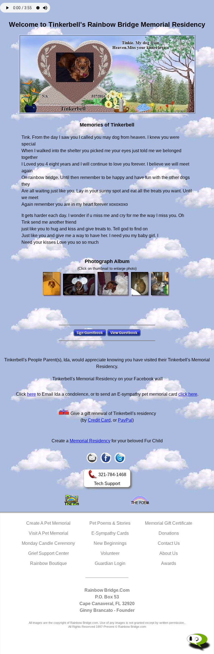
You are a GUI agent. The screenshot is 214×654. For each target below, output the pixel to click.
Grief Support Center (48, 553)
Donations (169, 533)
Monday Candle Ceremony (48, 543)
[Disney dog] (79, 285)
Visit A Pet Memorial (48, 533)
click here (187, 394)
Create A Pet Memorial (48, 523)
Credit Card (99, 420)
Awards (168, 563)
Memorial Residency (90, 440)
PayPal (125, 420)
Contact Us (169, 543)
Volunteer (110, 553)
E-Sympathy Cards (110, 533)
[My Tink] (52, 284)
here (31, 394)
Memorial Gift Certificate (168, 523)
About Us (168, 553)
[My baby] (114, 284)
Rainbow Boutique (48, 563)
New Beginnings (110, 543)
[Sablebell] (160, 284)
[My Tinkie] (140, 284)
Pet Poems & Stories (109, 523)
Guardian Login (110, 563)
